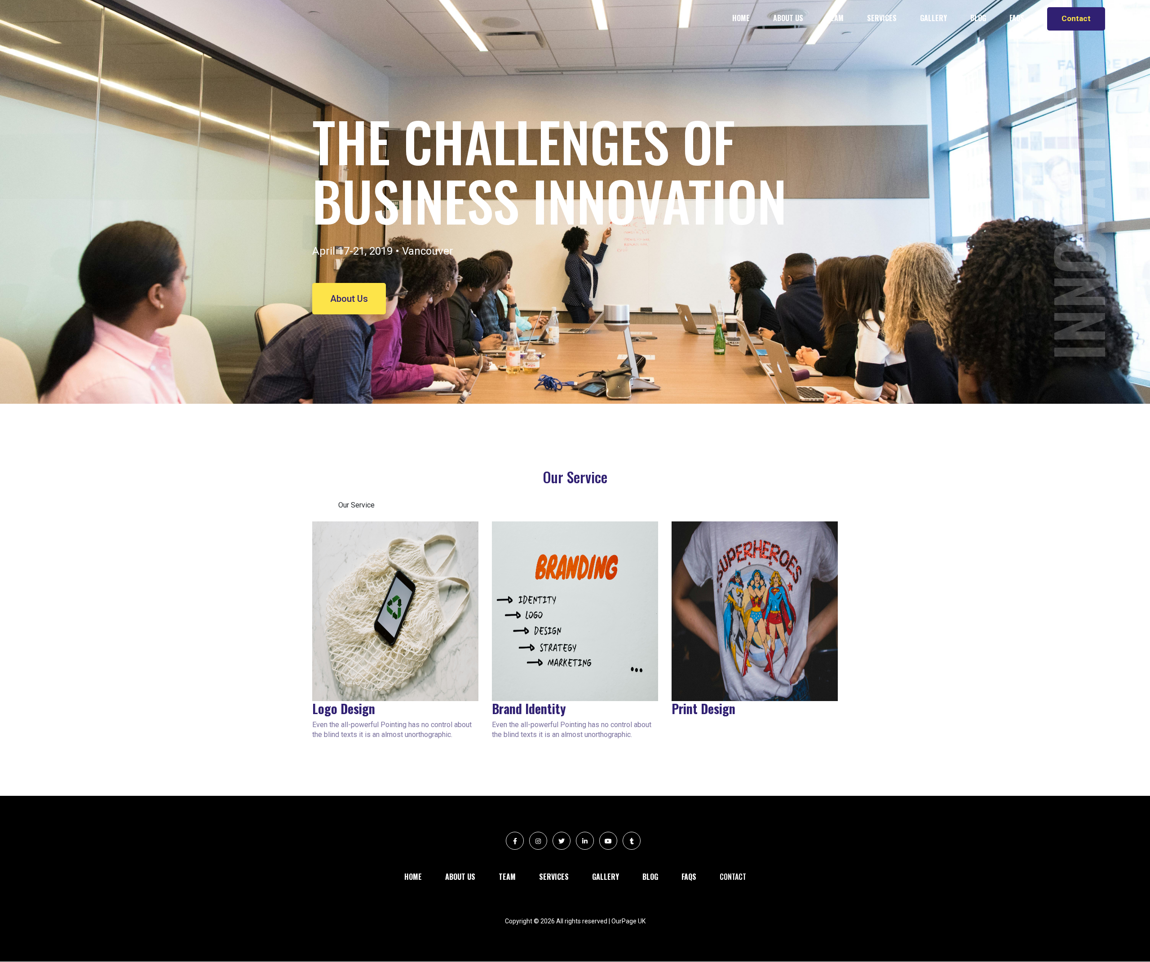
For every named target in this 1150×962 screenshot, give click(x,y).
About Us (349, 298)
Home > (325, 505)
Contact (1076, 18)
